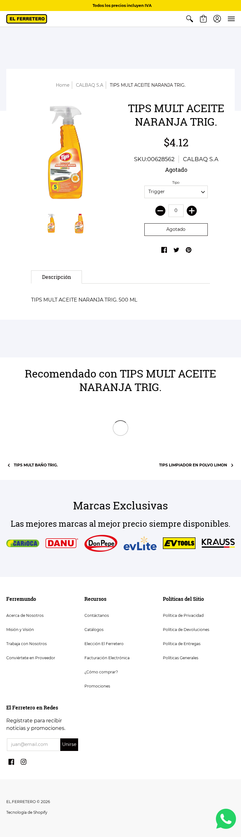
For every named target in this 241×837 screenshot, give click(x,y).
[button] (189, 19)
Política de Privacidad (183, 615)
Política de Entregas (182, 643)
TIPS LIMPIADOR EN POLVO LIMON (193, 465)
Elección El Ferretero (104, 643)
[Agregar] (192, 211)
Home (62, 85)
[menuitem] (189, 19)
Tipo (175, 182)
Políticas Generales (180, 657)
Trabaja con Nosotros (26, 643)
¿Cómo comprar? (101, 672)
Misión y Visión (20, 629)
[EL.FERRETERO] (26, 19)
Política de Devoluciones (186, 629)
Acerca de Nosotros (25, 615)
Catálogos (94, 629)
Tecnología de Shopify (26, 812)
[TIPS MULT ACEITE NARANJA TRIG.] (65, 153)
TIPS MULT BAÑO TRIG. (36, 465)
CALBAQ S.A (89, 85)
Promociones (97, 686)
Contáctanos (96, 615)
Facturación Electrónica (107, 657)
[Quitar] (160, 211)
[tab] (56, 277)
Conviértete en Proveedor (30, 657)
